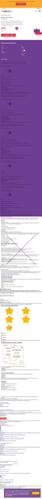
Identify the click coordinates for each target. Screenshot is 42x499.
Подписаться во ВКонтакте (15, 274)
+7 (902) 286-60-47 (4, 8)
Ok (35, 493)
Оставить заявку (8, 35)
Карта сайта (7, 440)
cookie (12, 491)
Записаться (3, 229)
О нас (1, 436)
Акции (3, 440)
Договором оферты (28, 304)
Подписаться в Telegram (5, 274)
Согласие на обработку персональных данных (31, 432)
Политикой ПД (8, 495)
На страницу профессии (5, 242)
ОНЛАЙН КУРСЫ (21, 3)
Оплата (12, 436)
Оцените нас (2, 445)
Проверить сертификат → (4, 375)
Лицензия (24, 434)
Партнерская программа (19, 438)
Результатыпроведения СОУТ (3, 434)
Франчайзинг (12, 438)
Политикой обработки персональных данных (15, 304)
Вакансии (4, 436)
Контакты (15, 436)
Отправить (3, 418)
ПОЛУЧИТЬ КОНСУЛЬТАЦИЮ (5, 302)
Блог (1, 440)
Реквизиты (20, 434)
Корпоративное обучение (4, 438)
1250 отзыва (3, 444)
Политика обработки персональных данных (14, 432)
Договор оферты (3, 432)
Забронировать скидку (4, 406)
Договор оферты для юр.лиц (12, 434)
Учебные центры (12, 440)
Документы (8, 436)
